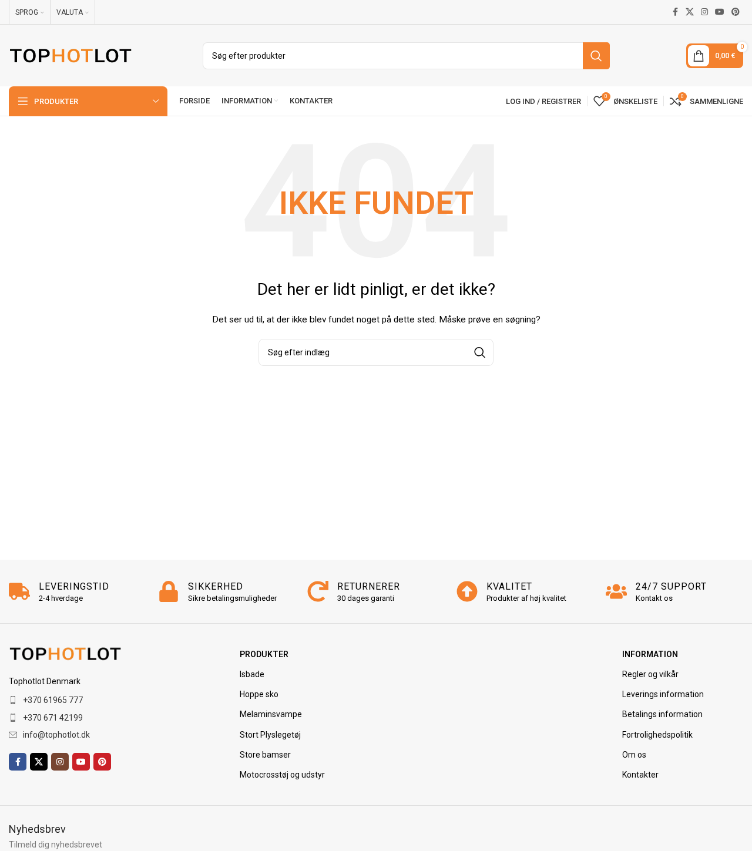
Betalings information (662, 714)
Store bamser (265, 754)
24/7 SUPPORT (671, 586)
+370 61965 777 (53, 700)
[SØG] (596, 55)
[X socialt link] (689, 12)
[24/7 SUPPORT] (616, 591)
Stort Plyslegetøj (270, 734)
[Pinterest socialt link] (735, 12)
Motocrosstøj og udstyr (282, 774)
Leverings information (663, 694)
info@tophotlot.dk (56, 734)
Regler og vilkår (650, 674)
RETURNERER (368, 586)
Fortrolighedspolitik (657, 734)
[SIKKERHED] (168, 591)
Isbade (252, 674)
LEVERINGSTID (74, 586)
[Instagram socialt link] (704, 12)
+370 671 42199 (53, 717)
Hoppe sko (259, 694)
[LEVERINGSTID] (19, 591)
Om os (634, 754)
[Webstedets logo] (70, 54)
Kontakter (640, 774)
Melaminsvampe (271, 714)
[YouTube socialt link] (719, 12)
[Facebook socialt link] (675, 12)
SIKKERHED (215, 586)
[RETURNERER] (317, 591)
